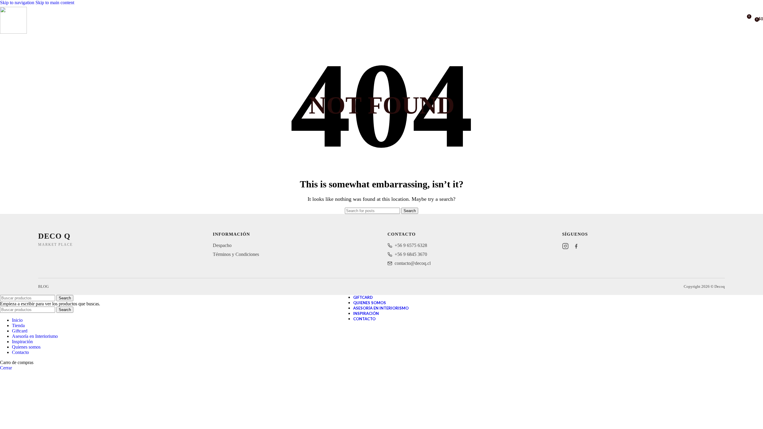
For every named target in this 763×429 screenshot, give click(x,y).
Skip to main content (54, 2)
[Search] (738, 19)
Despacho (222, 245)
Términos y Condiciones (236, 254)
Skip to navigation (17, 2)
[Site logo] (13, 32)
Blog (43, 286)
